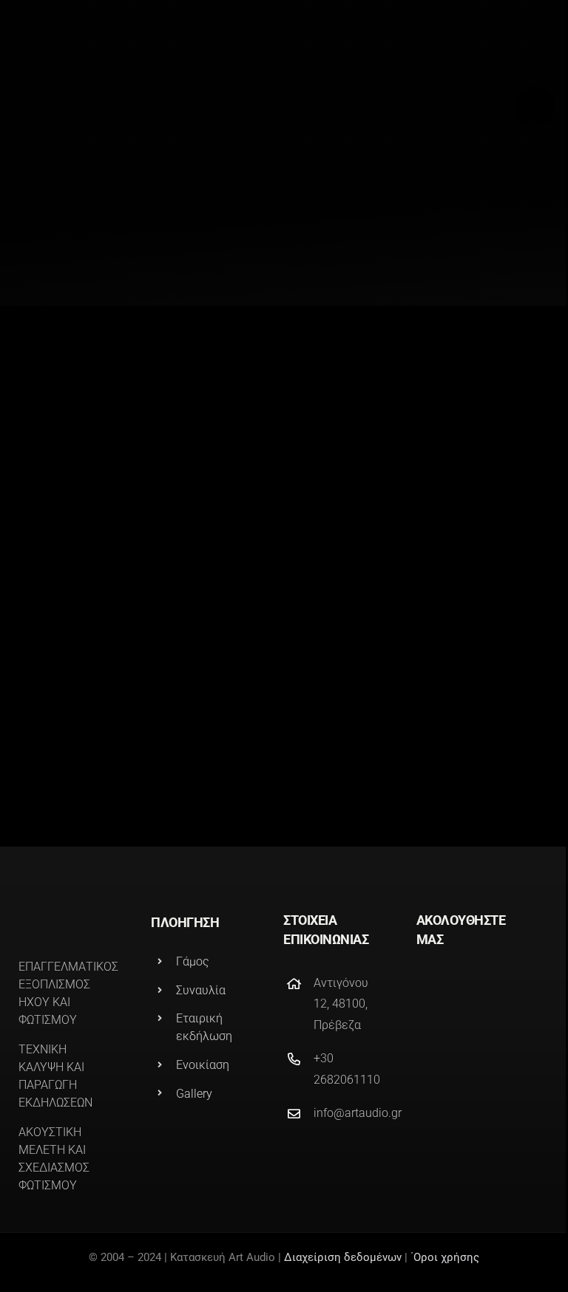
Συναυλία (201, 990)
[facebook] (422, 987)
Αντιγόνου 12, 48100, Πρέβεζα (341, 1004)
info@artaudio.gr (358, 1113)
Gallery (194, 1094)
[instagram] (449, 987)
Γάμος (192, 961)
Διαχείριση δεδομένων (343, 1257)
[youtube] (502, 987)
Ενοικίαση (202, 1065)
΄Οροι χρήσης (444, 1257)
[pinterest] (475, 987)
